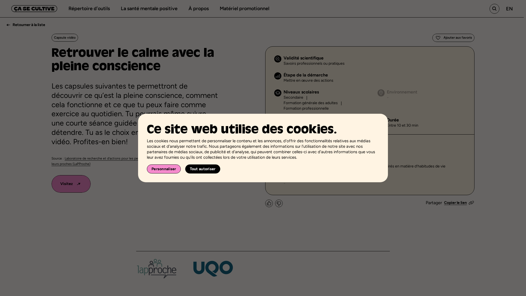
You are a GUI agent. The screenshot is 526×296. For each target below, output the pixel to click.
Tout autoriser (203, 169)
